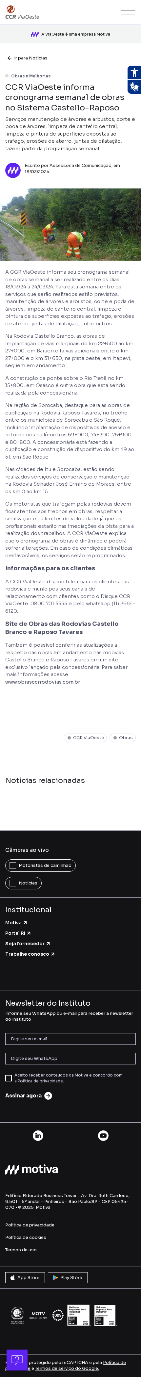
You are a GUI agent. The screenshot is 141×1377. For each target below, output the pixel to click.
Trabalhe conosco (27, 954)
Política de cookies (25, 1237)
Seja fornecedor (25, 943)
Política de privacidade (40, 1080)
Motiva (13, 922)
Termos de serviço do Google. (67, 1368)
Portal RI (15, 933)
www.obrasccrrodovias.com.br (42, 682)
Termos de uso (21, 1250)
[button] (126, 12)
